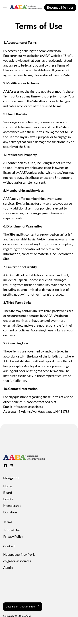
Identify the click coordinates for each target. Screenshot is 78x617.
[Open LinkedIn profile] (11, 467)
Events (8, 499)
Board (7, 493)
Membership (12, 505)
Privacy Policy (13, 536)
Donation (10, 512)
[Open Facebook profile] (5, 467)
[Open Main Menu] (5, 7)
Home (7, 486)
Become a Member (60, 7)
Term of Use (11, 530)
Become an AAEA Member (21, 606)
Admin (8, 567)
